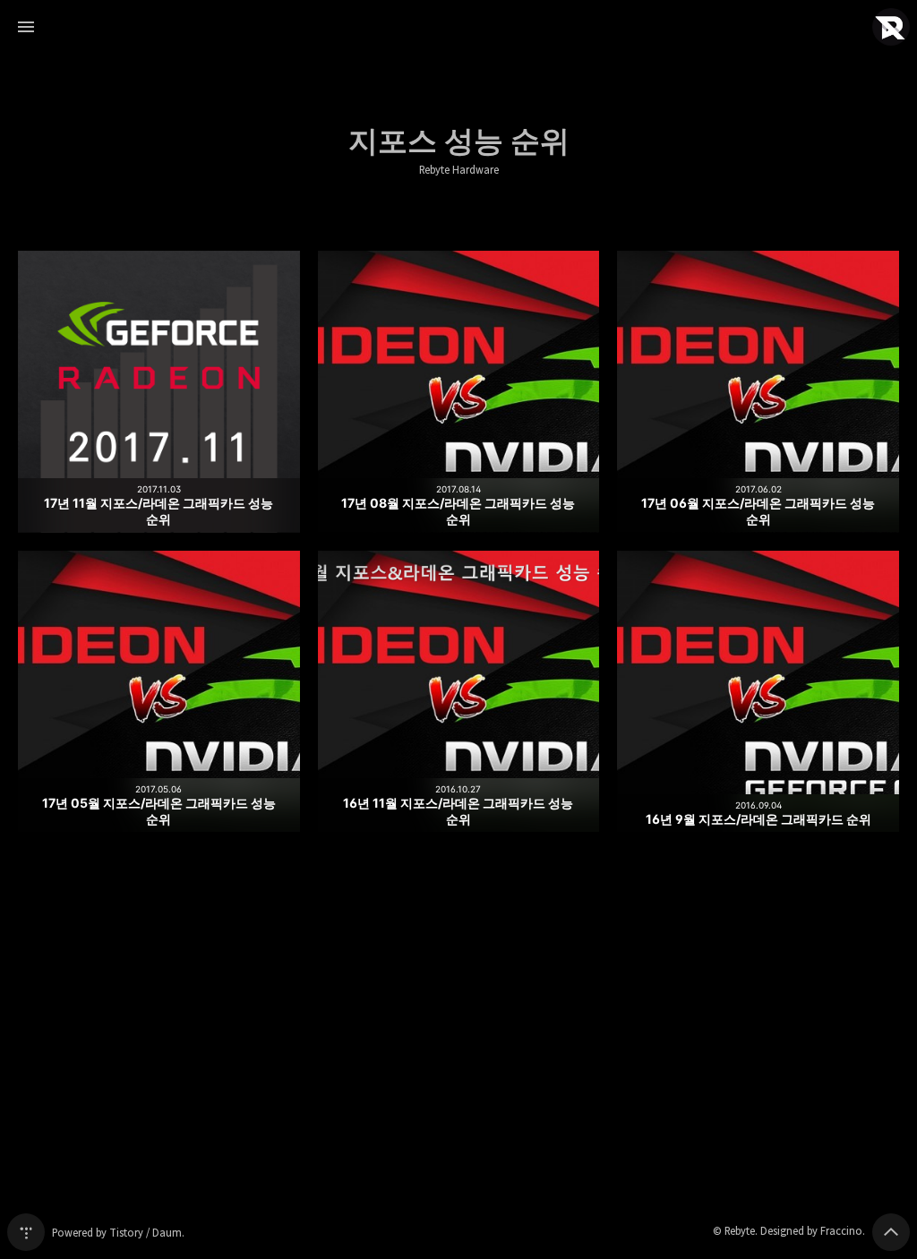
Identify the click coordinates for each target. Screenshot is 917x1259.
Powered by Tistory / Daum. (118, 1232)
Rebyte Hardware (459, 170)
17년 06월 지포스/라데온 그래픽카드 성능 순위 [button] (758, 392)
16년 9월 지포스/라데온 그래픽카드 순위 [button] (758, 692)
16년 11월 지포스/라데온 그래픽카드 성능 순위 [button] (459, 692)
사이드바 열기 (25, 26)
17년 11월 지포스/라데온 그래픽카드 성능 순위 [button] (159, 392)
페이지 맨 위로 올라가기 (891, 1232)
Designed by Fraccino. (812, 1231)
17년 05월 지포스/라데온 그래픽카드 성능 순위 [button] (159, 692)
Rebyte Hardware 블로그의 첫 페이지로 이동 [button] (458, 26)
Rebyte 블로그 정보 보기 (891, 26)
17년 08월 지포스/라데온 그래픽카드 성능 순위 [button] (459, 392)
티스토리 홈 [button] (25, 1232)
